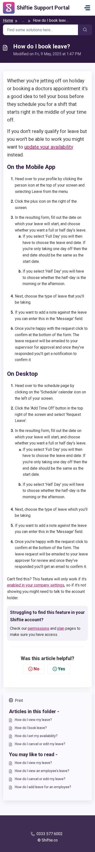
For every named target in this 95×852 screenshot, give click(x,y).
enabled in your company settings (35, 585)
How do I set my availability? (36, 736)
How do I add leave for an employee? (43, 787)
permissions (38, 628)
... (23, 20)
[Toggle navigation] (87, 7)
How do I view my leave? (33, 720)
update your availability (48, 147)
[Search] (85, 29)
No (36, 668)
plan (60, 628)
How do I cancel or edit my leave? (40, 744)
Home (8, 20)
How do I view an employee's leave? (42, 771)
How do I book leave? (31, 728)
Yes (61, 668)
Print (19, 700)
